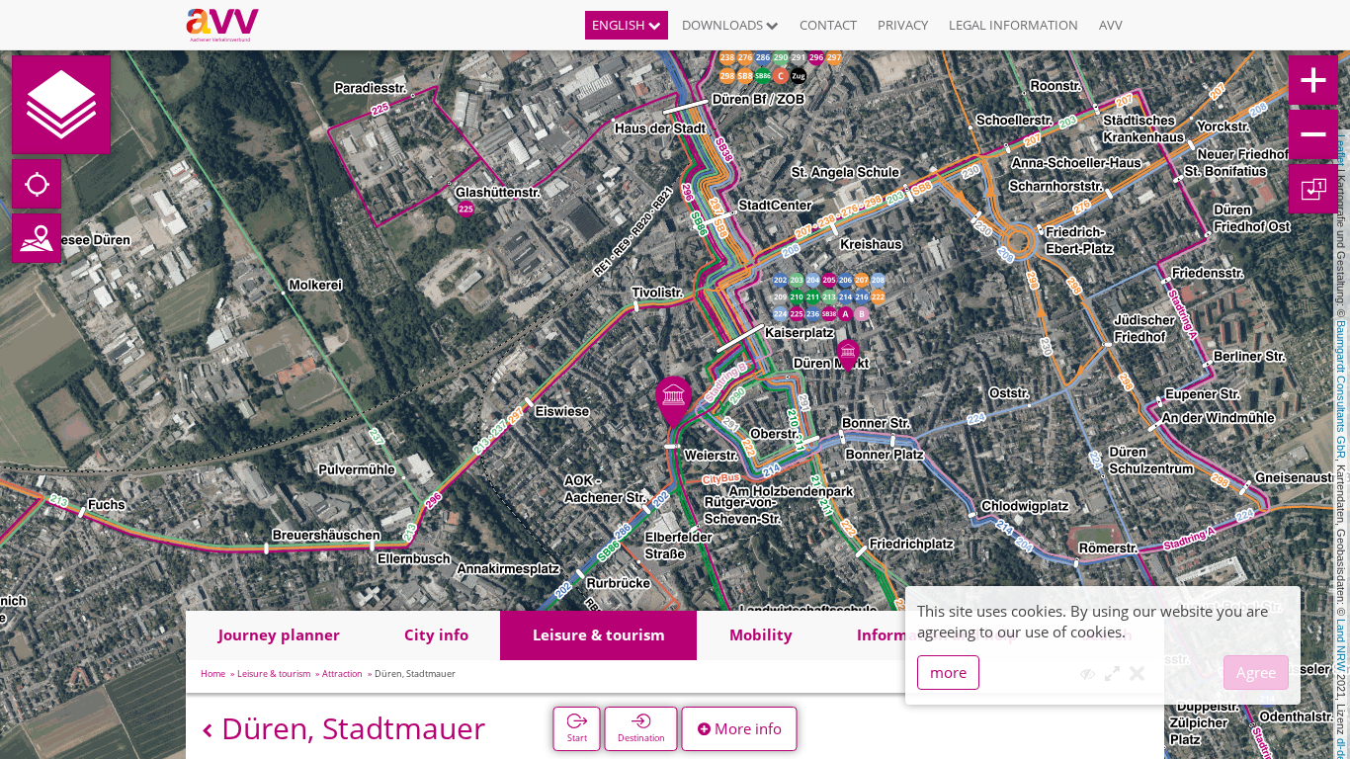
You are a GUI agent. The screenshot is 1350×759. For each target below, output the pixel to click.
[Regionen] (36, 238)
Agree (1256, 672)
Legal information (1013, 25)
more (948, 672)
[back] (207, 730)
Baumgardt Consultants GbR (1341, 389)
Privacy (903, 25)
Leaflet (1341, 150)
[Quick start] (61, 104)
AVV (1111, 25)
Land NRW (1341, 645)
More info (746, 728)
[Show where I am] (36, 184)
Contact (828, 25)
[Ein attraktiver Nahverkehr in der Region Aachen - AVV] (230, 24)
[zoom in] (1313, 80)
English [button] (620, 25)
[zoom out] (1313, 134)
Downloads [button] (724, 25)
